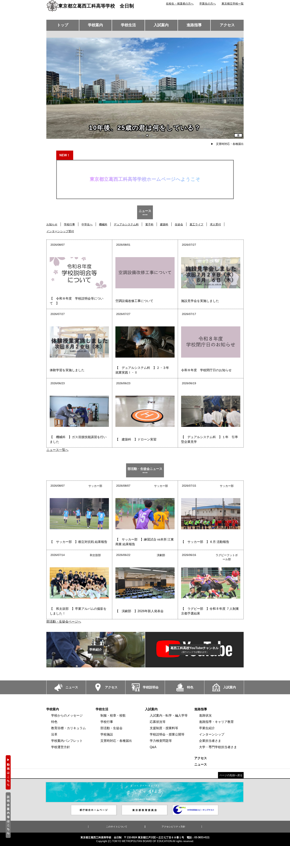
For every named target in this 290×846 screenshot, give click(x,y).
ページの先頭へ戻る (230, 775)
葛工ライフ (196, 224)
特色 (54, 721)
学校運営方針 (60, 747)
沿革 (54, 734)
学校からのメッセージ (67, 715)
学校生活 (128, 25)
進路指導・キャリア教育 (216, 721)
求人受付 (215, 224)
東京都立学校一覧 (233, 3)
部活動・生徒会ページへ (63, 621)
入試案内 (161, 25)
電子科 (149, 224)
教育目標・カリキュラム (68, 728)
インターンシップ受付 (60, 231)
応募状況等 (158, 721)
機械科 (103, 224)
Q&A (153, 747)
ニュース (200, 764)
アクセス (227, 25)
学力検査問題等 (161, 740)
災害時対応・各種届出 (230, 143)
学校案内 (95, 25)
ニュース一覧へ (57, 450)
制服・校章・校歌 (113, 715)
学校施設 (106, 734)
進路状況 (205, 715)
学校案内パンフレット (67, 740)
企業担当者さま (210, 740)
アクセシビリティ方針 (173, 826)
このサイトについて (116, 826)
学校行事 (69, 224)
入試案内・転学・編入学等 (169, 715)
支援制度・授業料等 (164, 728)
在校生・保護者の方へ (180, 3)
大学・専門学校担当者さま (218, 747)
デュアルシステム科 (126, 224)
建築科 (164, 224)
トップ (62, 25)
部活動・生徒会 (111, 728)
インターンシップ (211, 734)
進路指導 (194, 25)
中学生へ (87, 224)
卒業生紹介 (207, 728)
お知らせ (51, 224)
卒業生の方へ (207, 3)
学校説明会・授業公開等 (167, 734)
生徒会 (179, 224)
